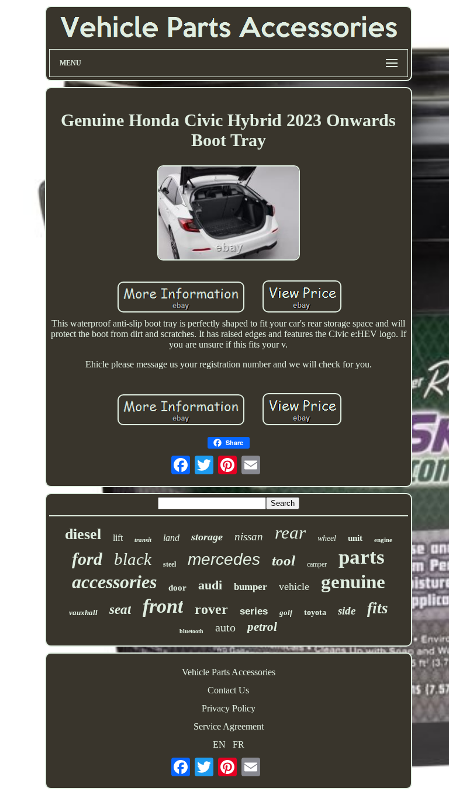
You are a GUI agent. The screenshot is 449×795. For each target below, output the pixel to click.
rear (290, 532)
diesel (83, 534)
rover (211, 609)
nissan (248, 536)
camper (317, 564)
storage (207, 537)
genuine (353, 581)
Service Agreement (229, 726)
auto (225, 627)
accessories (114, 581)
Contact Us (228, 690)
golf (285, 612)
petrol (262, 627)
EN (219, 744)
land (171, 538)
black (132, 559)
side (346, 611)
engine (383, 539)
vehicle (294, 586)
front (163, 606)
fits (377, 608)
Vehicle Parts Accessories (228, 672)
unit (355, 538)
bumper (250, 586)
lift (118, 538)
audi (210, 585)
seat (120, 609)
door (177, 587)
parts (362, 557)
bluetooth (191, 631)
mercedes (224, 559)
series (254, 611)
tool (283, 560)
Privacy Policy (228, 708)
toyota (315, 612)
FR (238, 744)
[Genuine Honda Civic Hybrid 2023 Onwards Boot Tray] (228, 214)
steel (169, 564)
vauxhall (83, 612)
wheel (326, 538)
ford (87, 558)
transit (142, 539)
